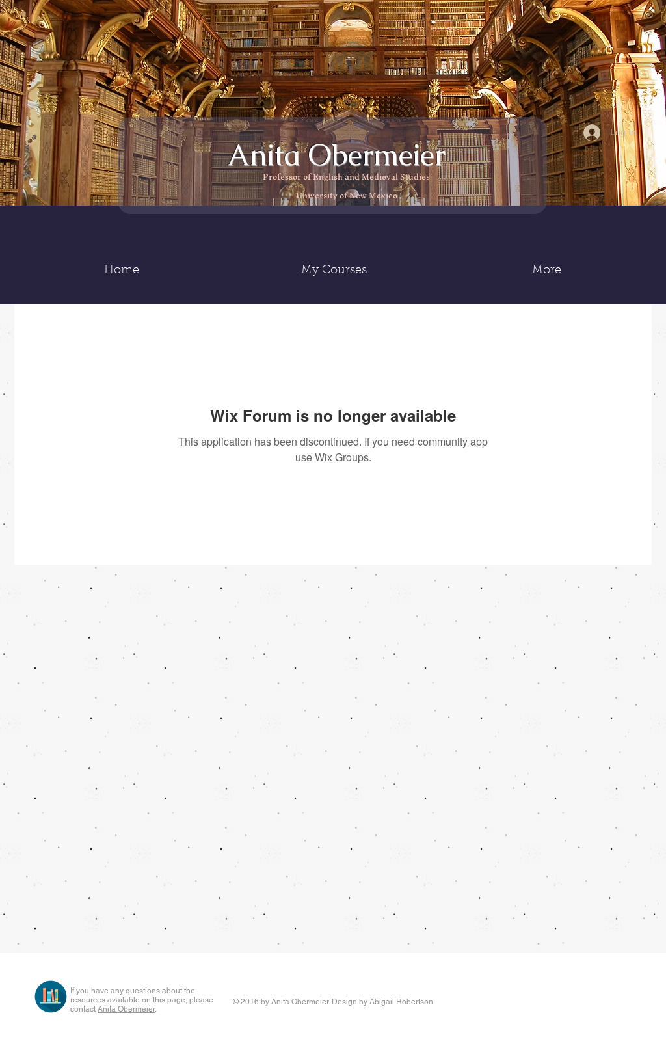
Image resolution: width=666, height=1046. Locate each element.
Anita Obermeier (340, 155)
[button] (334, 271)
